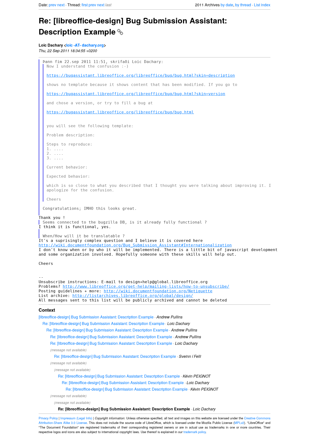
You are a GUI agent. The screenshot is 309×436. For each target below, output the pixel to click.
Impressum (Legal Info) (76, 418)
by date (227, 4)
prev (52, 4)
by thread (243, 4)
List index (262, 4)
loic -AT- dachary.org (85, 45)
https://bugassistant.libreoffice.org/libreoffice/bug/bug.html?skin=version (136, 93)
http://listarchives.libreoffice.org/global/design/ (132, 295)
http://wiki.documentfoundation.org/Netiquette (158, 291)
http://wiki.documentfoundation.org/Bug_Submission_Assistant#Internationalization (135, 245)
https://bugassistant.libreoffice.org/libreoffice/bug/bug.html (120, 112)
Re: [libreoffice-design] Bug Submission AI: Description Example (103, 323)
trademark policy (194, 431)
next (60, 4)
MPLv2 (239, 422)
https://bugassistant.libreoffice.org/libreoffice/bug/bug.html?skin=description (141, 75)
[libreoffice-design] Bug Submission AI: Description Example (96, 317)
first (85, 4)
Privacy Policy (48, 418)
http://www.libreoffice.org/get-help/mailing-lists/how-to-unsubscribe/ (146, 286)
